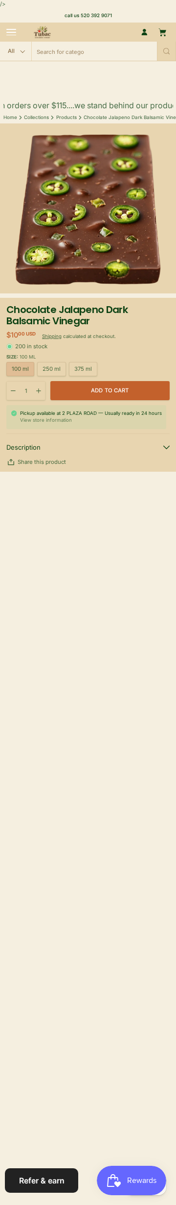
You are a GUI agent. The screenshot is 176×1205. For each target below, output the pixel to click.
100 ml (20, 368)
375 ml (83, 368)
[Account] (144, 32)
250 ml (52, 368)
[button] (166, 51)
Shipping (52, 336)
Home (10, 117)
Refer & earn (42, 1180)
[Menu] (11, 32)
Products (66, 117)
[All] (15, 51)
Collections (36, 117)
